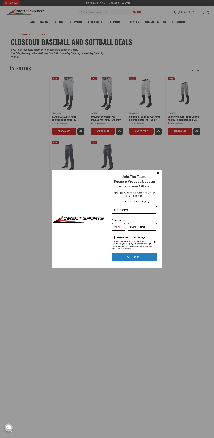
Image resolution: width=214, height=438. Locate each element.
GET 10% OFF (134, 257)
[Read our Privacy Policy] (155, 242)
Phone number (118, 220)
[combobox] (118, 227)
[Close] (158, 173)
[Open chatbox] (9, 427)
